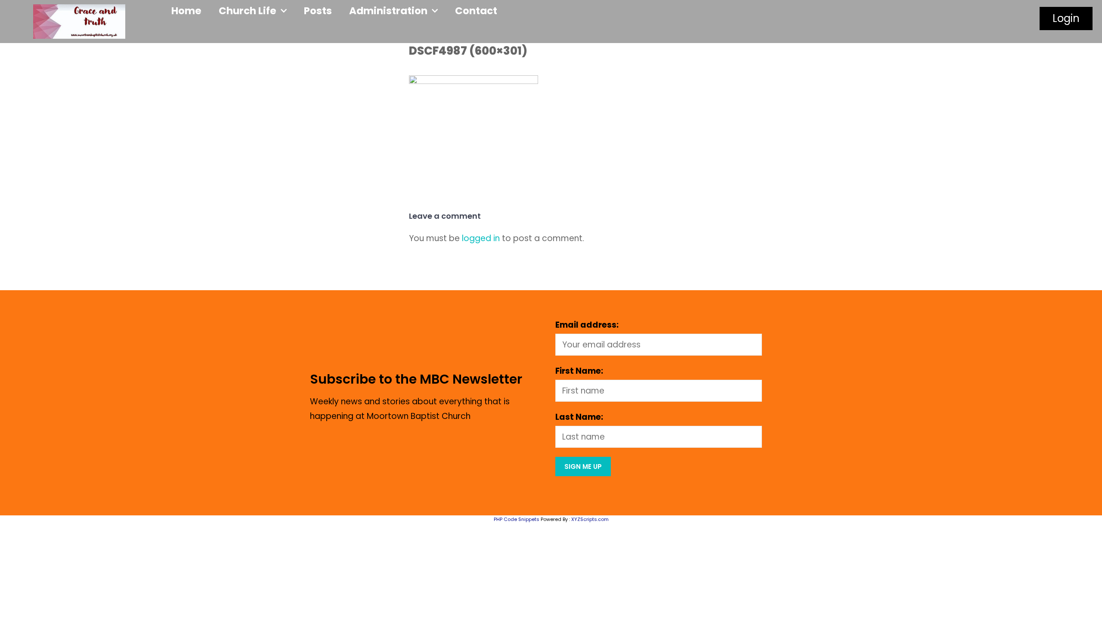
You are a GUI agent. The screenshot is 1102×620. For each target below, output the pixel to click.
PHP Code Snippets (516, 519)
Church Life (247, 10)
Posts (318, 10)
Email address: (587, 325)
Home (186, 10)
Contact (476, 10)
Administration (388, 10)
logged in (481, 238)
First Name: (579, 371)
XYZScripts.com (590, 519)
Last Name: (579, 417)
